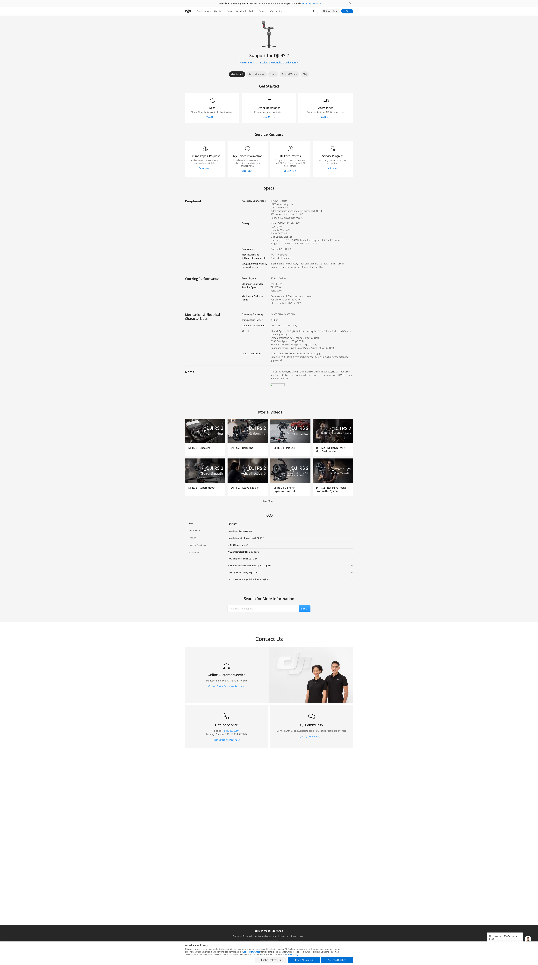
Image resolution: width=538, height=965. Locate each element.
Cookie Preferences (251, 951)
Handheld (218, 11)
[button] (528, 939)
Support (262, 11)
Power (229, 11)
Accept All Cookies (337, 959)
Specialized (241, 11)
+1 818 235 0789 (230, 730)
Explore (252, 11)
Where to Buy (276, 11)
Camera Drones (204, 11)
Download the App (310, 3)
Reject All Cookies (304, 959)
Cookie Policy (292, 954)
